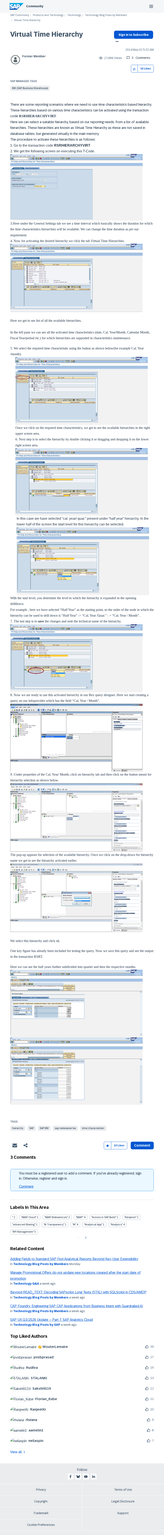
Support (123, 1513)
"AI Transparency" (54, 1224)
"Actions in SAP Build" (103, 1217)
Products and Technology (48, 15)
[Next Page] (85, 1237)
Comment (26, 1186)
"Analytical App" (93, 1224)
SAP (31, 1128)
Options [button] (116, 42)
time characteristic (93, 1128)
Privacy (41, 1489)
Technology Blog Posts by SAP (36, 1324)
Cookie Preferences (41, 1524)
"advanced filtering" (23, 1224)
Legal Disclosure (123, 1501)
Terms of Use (123, 1489)
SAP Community (19, 15)
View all (16, 1452)
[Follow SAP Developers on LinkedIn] (93, 1476)
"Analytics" (116, 1224)
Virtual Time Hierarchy (46, 34)
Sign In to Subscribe (134, 34)
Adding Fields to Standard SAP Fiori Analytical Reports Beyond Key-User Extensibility (74, 1259)
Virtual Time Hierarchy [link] (27, 20)
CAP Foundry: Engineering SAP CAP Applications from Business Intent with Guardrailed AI (76, 1306)
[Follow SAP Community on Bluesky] (78, 1476)
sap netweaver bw (65, 1128)
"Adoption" (130, 1217)
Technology (74, 15)
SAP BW (44, 1128)
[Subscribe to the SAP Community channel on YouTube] (86, 1476)
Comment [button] (142, 1145)
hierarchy (17, 1128)
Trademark (40, 1513)
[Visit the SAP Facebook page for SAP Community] (70, 1476)
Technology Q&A (26, 1283)
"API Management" (23, 1231)
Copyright (41, 1501)
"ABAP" (79, 1217)
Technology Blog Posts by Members (106, 15)
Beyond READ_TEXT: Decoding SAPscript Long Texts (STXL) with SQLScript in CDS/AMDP (78, 1292)
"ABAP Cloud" (28, 1217)
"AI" (74, 1224)
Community (34, 6)
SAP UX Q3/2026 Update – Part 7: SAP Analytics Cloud (51, 1319)
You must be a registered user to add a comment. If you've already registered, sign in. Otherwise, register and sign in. (80, 1175)
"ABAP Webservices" (56, 1217)
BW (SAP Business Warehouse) (30, 88)
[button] (134, 68)
